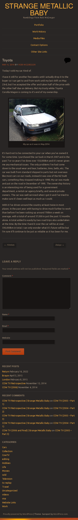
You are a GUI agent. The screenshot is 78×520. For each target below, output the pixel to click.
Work (5, 506)
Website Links (9, 502)
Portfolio (39, 25)
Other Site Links (39, 52)
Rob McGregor (27, 65)
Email (5, 326)
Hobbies (6, 463)
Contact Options (39, 45)
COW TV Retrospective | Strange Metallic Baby (26, 401)
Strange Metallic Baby (39, 9)
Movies (5, 471)
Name (5, 314)
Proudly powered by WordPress (18, 514)
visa (4, 498)
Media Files (39, 38)
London (6, 379)
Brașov (5, 375)
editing (5, 459)
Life (4, 467)
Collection (7, 451)
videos (5, 494)
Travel (5, 487)
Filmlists (9, 245)
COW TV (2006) (10, 387)
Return (5, 371)
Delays (59, 245)
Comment (7, 276)
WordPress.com (60, 514)
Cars (4, 447)
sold (4, 475)
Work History (39, 31)
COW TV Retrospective (14, 383)
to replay (6, 483)
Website (6, 338)
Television (7, 479)
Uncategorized (9, 490)
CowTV (5, 455)
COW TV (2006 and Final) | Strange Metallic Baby (26, 430)
